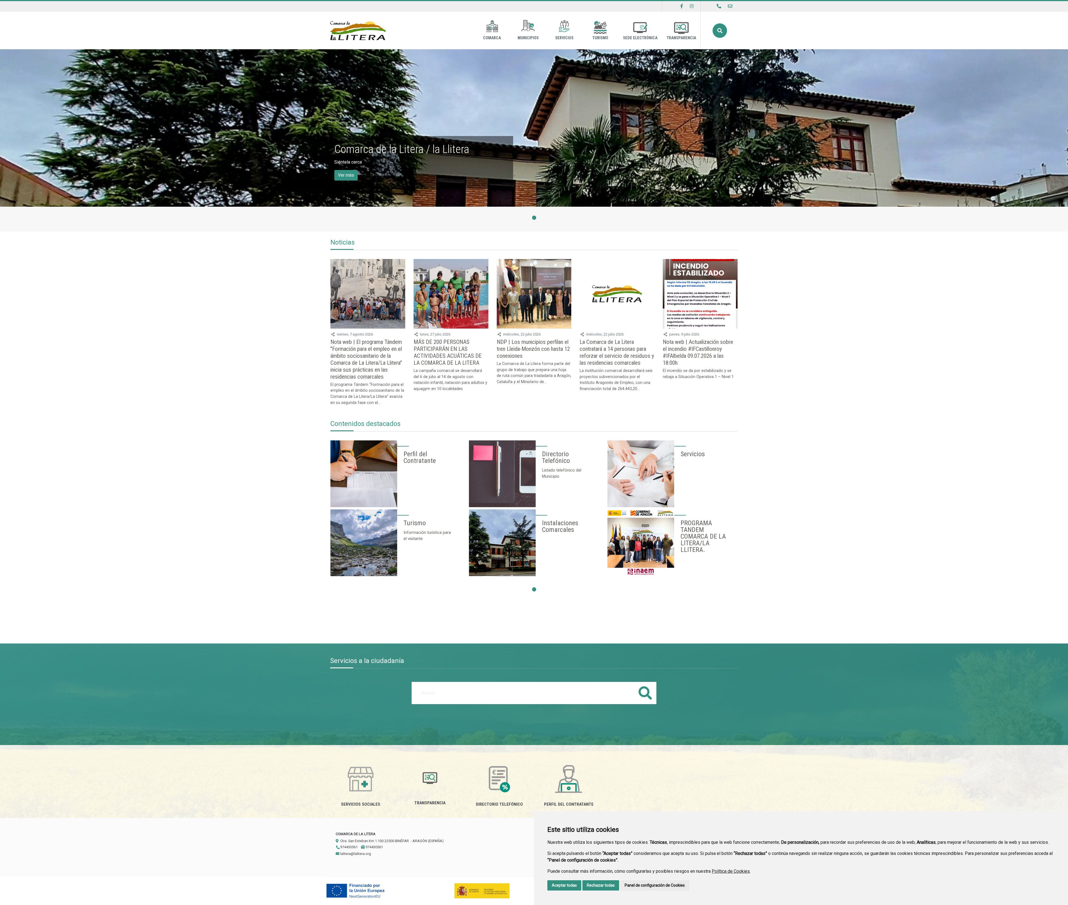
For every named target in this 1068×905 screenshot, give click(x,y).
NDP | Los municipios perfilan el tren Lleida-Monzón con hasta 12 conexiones (533, 349)
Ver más (346, 175)
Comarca (492, 38)
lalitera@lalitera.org (355, 854)
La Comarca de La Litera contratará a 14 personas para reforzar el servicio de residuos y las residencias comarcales (617, 352)
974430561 (348, 847)
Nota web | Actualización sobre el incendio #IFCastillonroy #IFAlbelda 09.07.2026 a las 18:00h (698, 352)
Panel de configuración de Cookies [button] (655, 885)
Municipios (528, 38)
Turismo (600, 38)
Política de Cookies (731, 871)
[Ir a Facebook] (681, 6)
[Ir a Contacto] (730, 6)
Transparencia (681, 38)
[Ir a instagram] (692, 6)
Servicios (564, 38)
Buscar (720, 30)
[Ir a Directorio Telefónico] (719, 6)
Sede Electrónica (640, 38)
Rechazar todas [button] (601, 885)
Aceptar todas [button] (564, 885)
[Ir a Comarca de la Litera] (358, 30)
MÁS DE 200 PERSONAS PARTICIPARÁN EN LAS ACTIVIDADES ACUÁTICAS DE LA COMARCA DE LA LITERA (448, 352)
